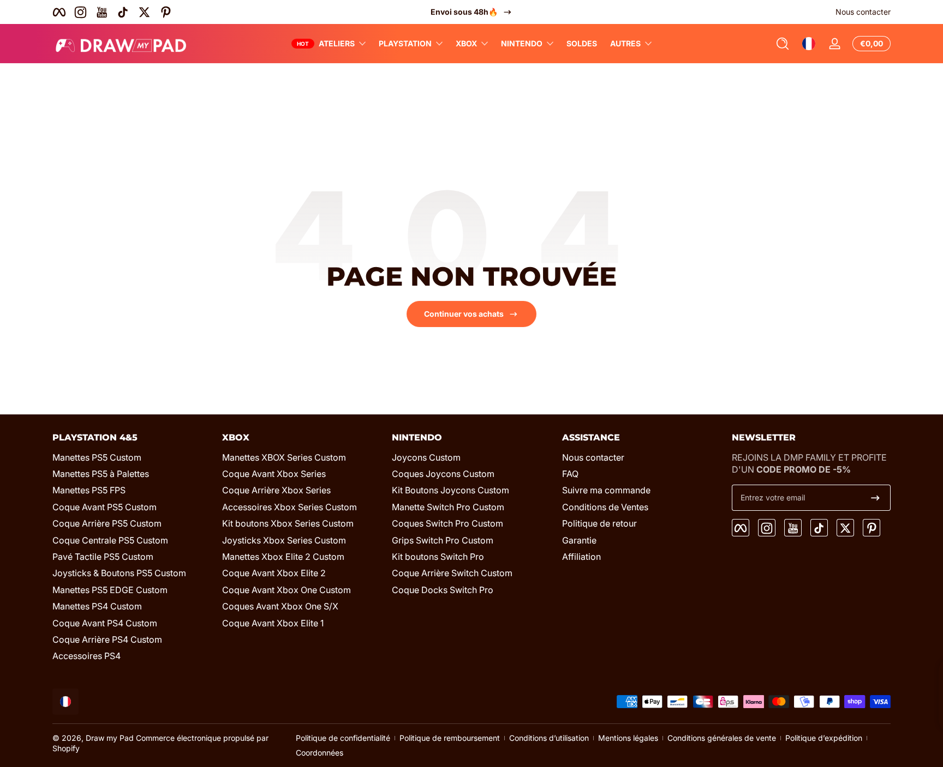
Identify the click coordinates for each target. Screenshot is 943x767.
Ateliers (337, 43)
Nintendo (521, 43)
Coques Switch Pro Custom (447, 523)
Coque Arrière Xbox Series (276, 490)
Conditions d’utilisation (549, 737)
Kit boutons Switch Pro (438, 556)
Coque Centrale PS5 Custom (110, 540)
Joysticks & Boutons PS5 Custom (119, 572)
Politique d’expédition (823, 737)
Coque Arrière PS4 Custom (107, 639)
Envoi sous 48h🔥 (464, 11)
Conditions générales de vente (721, 737)
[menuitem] (131, 457)
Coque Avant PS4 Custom (104, 623)
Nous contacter (863, 11)
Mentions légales (628, 737)
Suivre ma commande (606, 490)
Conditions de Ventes (605, 507)
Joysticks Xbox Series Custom (284, 540)
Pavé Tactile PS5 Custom (102, 556)
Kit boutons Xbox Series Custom (288, 523)
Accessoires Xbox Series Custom (289, 507)
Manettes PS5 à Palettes (100, 473)
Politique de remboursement (449, 737)
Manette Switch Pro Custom (448, 507)
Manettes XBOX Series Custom (284, 457)
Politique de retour (599, 523)
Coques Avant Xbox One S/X (280, 606)
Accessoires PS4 (86, 655)
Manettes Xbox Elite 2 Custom (283, 556)
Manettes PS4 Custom (97, 606)
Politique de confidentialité (343, 737)
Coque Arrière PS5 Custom (107, 523)
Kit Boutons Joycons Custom (450, 490)
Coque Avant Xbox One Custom (286, 589)
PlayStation (405, 43)
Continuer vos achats (464, 313)
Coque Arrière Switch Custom (452, 572)
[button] (782, 43)
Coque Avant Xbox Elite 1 (273, 623)
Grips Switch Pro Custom (442, 540)
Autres (625, 43)
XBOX (466, 43)
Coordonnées (319, 752)
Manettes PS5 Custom (96, 457)
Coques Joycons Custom (443, 473)
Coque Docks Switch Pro (442, 589)
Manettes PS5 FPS (89, 490)
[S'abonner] (875, 498)
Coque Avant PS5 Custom (104, 507)
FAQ (570, 473)
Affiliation (581, 556)
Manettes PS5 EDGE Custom (110, 589)
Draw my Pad (110, 737)
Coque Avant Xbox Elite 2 (274, 572)
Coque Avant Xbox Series (274, 473)
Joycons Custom (426, 457)
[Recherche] (782, 43)
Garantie (579, 540)
